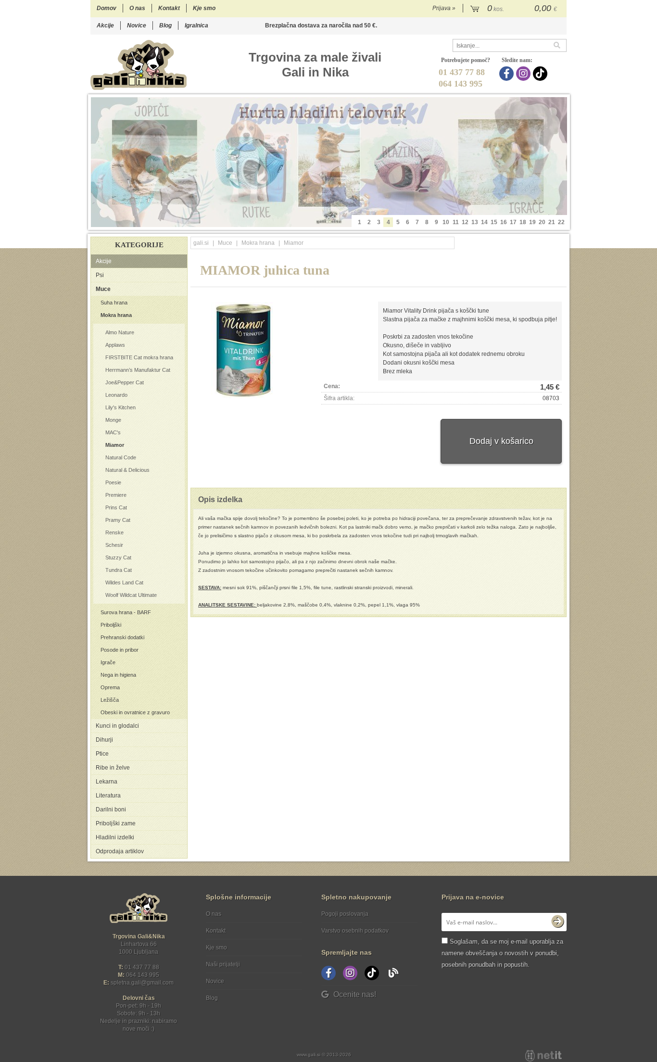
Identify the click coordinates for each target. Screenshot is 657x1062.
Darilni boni (111, 809)
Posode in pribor (120, 650)
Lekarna (106, 781)
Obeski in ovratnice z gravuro (135, 712)
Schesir (114, 545)
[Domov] (138, 64)
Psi (100, 275)
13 (474, 222)
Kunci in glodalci (117, 725)
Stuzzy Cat (118, 557)
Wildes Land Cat (124, 582)
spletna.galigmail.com (142, 982)
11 (456, 222)
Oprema (110, 687)
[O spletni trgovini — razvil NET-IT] (543, 1056)
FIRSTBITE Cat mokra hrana (139, 357)
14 (484, 222)
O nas (137, 8)
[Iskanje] (560, 45)
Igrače (108, 662)
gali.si (201, 243)
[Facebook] (507, 73)
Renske (114, 532)
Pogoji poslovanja (344, 913)
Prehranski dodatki (122, 637)
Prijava (443, 8)
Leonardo (116, 395)
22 (561, 222)
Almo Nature (119, 332)
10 (445, 222)
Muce (103, 289)
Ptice (102, 753)
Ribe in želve (113, 767)
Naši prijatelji (223, 964)
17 (513, 222)
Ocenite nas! (354, 994)
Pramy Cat (117, 520)
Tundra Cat (118, 570)
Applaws (115, 345)
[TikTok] (541, 73)
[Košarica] (515, 8)
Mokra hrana (116, 315)
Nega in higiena (118, 675)
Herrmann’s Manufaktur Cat (137, 370)
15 (494, 222)
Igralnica (196, 25)
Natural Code (120, 457)
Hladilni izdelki (115, 837)
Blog (165, 25)
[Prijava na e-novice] (557, 922)
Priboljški (111, 625)
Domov (106, 8)
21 (551, 222)
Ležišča (110, 700)
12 (465, 222)
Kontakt (169, 8)
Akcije (105, 25)
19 (532, 222)
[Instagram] (524, 73)
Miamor (114, 445)
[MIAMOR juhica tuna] (243, 350)
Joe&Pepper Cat (124, 382)
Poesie (113, 482)
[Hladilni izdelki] (329, 162)
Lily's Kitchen (120, 407)
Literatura (108, 795)
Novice (136, 25)
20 (542, 222)
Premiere (115, 495)
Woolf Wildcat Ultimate (131, 595)
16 (503, 222)
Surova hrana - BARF (126, 612)
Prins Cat (116, 507)
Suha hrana (114, 302)
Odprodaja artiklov (120, 851)
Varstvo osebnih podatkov (355, 930)
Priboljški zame (116, 823)
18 (522, 222)
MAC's (113, 432)
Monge (113, 420)
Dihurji (104, 739)
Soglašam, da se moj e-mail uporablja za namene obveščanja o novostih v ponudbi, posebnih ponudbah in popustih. (502, 953)
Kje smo (204, 8)
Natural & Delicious (127, 470)
